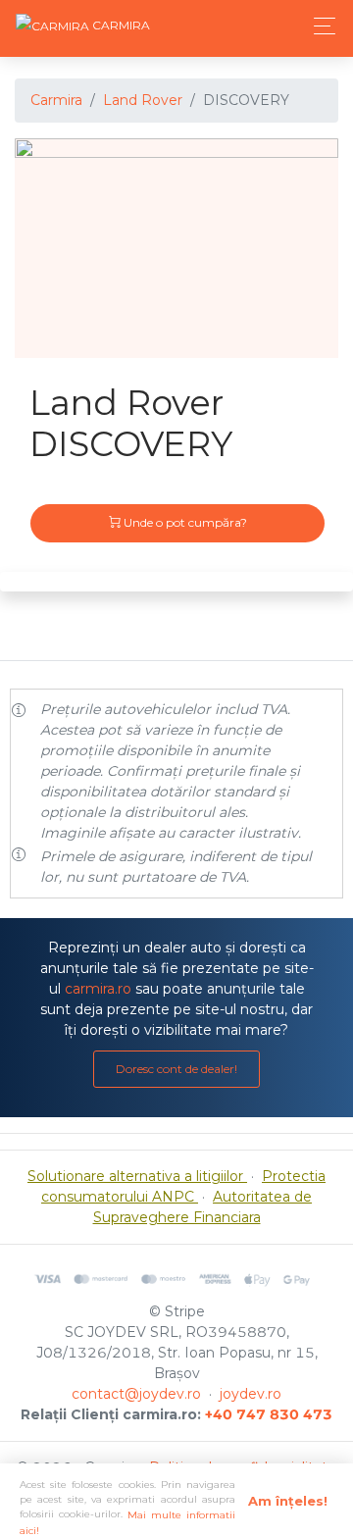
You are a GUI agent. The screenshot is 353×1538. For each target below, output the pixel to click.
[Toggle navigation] (319, 26)
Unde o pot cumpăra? (184, 522)
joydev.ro (250, 1394)
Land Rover (142, 100)
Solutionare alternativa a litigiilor (137, 1176)
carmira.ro (98, 989)
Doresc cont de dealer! (176, 1068)
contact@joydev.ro (136, 1394)
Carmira (56, 100)
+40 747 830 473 (268, 1414)
